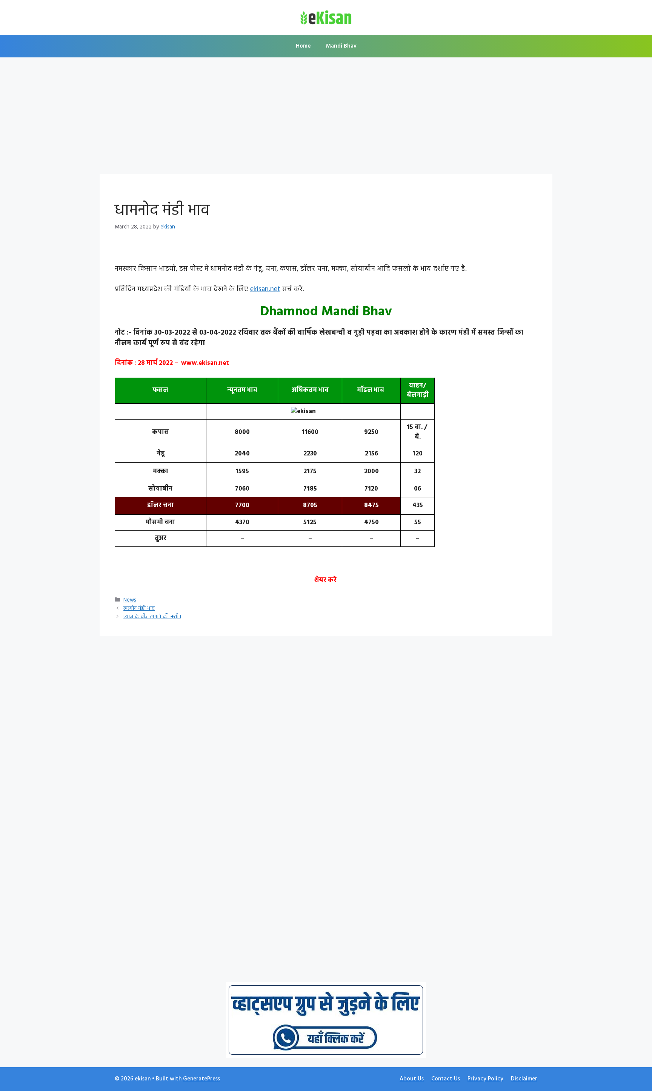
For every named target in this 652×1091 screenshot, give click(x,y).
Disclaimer (524, 1078)
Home (303, 46)
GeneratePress (201, 1078)
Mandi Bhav (341, 46)
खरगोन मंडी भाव (139, 608)
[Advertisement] (326, 118)
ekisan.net (265, 289)
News (129, 600)
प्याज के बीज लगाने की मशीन (152, 617)
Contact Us (445, 1078)
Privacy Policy (485, 1078)
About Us (412, 1078)
